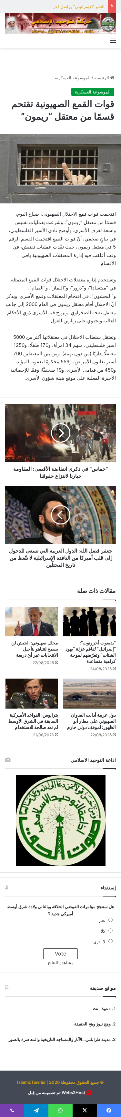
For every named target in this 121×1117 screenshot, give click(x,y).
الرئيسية (102, 77)
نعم (102, 920)
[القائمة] (113, 40)
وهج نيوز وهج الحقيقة (92, 1023)
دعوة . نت (102, 1008)
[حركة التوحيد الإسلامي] (60, 23)
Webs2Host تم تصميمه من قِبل (56, 1092)
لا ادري (99, 941)
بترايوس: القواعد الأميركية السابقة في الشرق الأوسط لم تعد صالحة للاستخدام (33, 721)
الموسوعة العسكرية (73, 77)
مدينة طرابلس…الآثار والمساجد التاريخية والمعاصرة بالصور (60, 1039)
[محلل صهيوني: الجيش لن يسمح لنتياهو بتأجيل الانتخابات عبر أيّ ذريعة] (31, 621)
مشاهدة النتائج (61, 962)
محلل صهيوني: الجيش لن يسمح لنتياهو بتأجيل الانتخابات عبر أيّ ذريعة (34, 649)
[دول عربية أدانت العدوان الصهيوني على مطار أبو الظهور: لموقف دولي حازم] (89, 693)
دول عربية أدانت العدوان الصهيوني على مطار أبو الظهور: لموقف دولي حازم (91, 721)
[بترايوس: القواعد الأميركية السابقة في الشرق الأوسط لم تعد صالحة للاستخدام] (31, 693)
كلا (103, 931)
